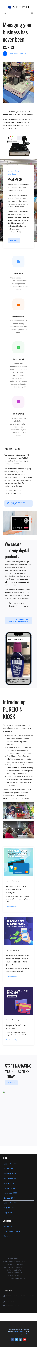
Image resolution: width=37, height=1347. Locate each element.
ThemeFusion (18, 1331)
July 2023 (8, 1212)
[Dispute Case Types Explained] (18, 988)
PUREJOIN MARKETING (18, 1279)
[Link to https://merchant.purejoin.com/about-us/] (5, 53)
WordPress (26, 1334)
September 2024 (11, 1178)
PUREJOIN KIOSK (14, 1276)
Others (7, 1236)
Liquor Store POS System (13, 1264)
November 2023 (10, 1193)
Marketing (8, 1226)
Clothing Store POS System (13, 1267)
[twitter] (16, 1339)
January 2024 (9, 1188)
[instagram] (20, 1339)
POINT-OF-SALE (13, 1258)
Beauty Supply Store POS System (14, 1261)
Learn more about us (17, 53)
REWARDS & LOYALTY (14, 1270)
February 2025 (10, 1173)
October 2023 (9, 1198)
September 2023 (11, 1203)
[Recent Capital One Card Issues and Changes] (18, 849)
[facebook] (12, 1339)
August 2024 (9, 1183)
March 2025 (9, 1169)
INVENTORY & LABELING (14, 1273)
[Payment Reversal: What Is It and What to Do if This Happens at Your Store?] (18, 918)
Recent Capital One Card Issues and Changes (16, 889)
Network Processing (12, 881)
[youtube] (24, 1339)
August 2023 (9, 1208)
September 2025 (11, 1164)
